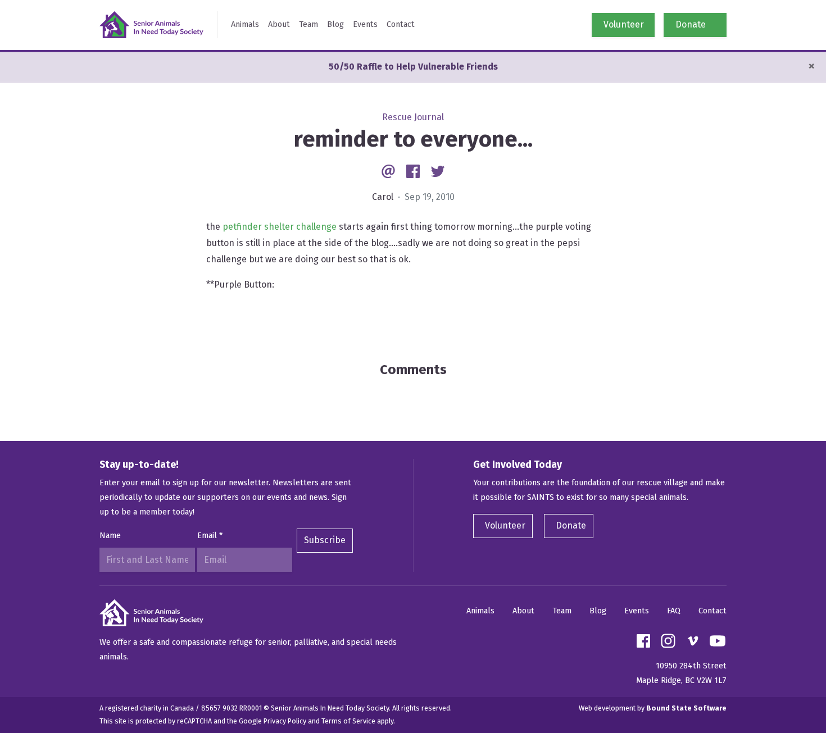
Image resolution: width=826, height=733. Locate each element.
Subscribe (325, 540)
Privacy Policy (285, 721)
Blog (335, 24)
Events (365, 24)
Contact (401, 24)
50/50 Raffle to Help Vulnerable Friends (413, 66)
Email (210, 535)
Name (110, 535)
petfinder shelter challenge (281, 226)
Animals (245, 24)
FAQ (673, 611)
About (279, 24)
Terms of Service (348, 721)
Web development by (653, 708)
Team (308, 24)
